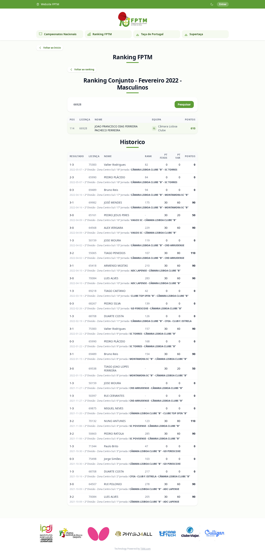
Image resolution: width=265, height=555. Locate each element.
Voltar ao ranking (84, 69)
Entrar (222, 4)
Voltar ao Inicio (52, 47)
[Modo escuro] (212, 4)
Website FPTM (50, 4)
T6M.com (145, 548)
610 (193, 128)
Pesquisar (184, 104)
